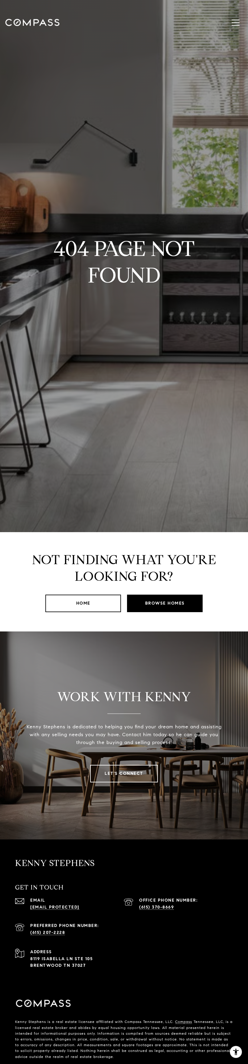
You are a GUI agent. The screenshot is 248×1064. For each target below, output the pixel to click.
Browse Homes (165, 603)
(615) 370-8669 (156, 907)
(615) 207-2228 (47, 932)
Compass (183, 1021)
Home (83, 603)
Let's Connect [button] (124, 773)
